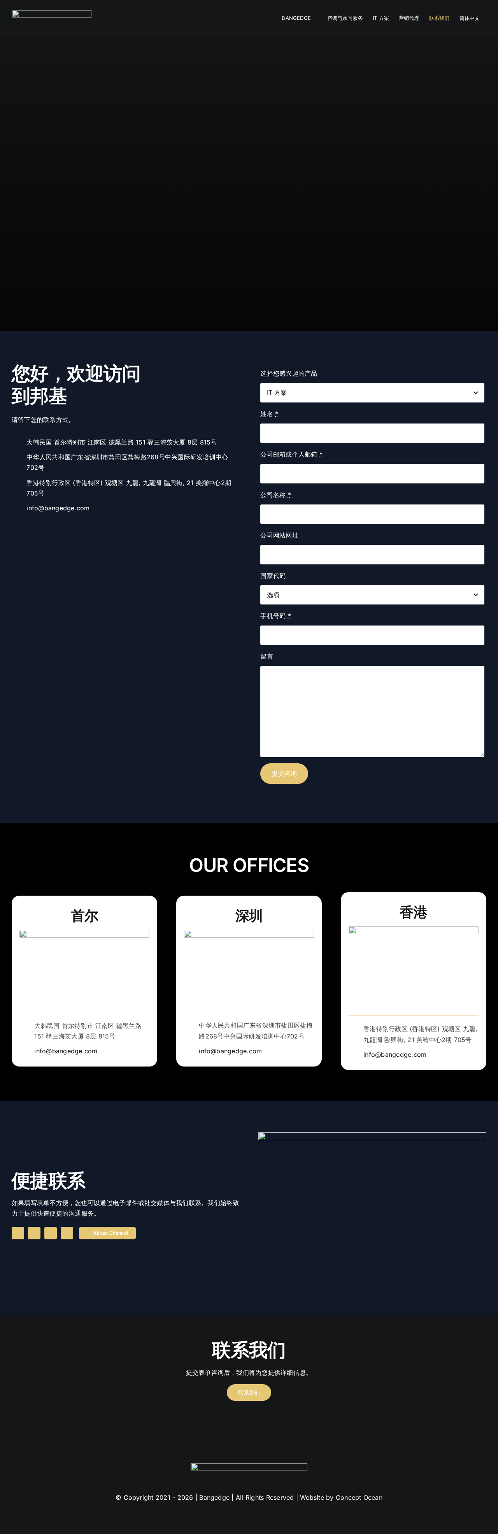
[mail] (67, 1233)
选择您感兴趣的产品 (288, 373)
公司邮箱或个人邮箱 (291, 454)
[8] (51, 13)
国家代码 (273, 576)
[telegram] (50, 1233)
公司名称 (275, 495)
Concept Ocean (359, 1497)
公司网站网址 (279, 535)
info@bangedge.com (57, 508)
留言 (266, 656)
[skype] (34, 1233)
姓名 (269, 414)
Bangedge (214, 1497)
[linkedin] (18, 1233)
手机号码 (275, 616)
